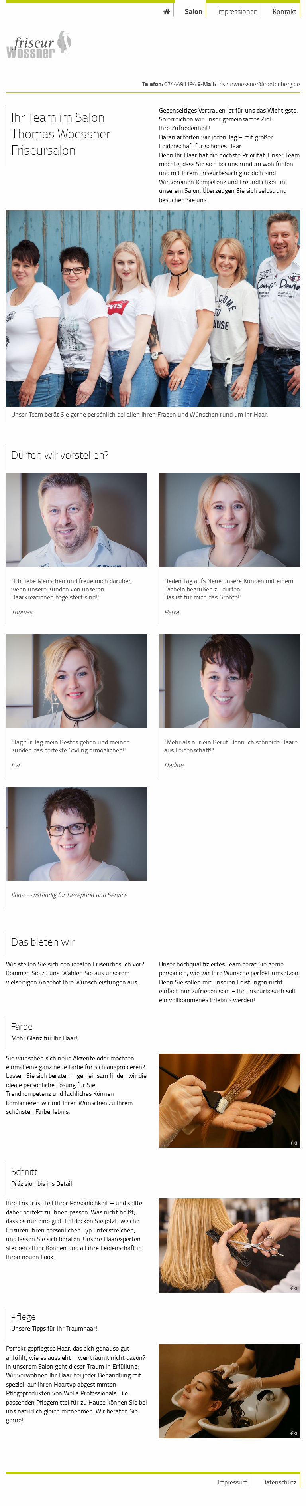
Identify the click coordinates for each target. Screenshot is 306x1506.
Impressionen (237, 11)
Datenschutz (279, 1482)
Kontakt (284, 11)
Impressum (232, 1482)
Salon (193, 11)
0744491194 (180, 84)
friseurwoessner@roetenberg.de (258, 84)
